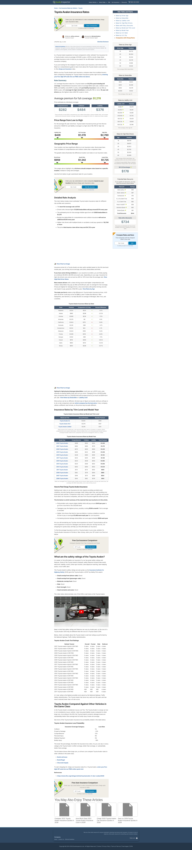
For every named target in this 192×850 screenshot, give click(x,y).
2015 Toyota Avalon (62, 464)
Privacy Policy (106, 846)
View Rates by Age (89, 289)
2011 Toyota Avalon (62, 469)
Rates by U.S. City (121, 35)
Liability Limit (83, 397)
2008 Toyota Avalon (62, 472)
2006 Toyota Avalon (62, 478)
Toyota (80, 8)
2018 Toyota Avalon (62, 455)
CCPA (131, 846)
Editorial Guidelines (60, 46)
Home (56, 8)
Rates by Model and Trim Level (125, 28)
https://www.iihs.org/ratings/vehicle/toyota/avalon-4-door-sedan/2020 (80, 776)
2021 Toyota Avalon (62, 446)
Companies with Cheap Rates (125, 38)
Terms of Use (91, 28)
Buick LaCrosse (62, 757)
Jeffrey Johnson (75, 36)
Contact (99, 846)
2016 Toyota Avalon (62, 461)
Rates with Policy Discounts (124, 25)
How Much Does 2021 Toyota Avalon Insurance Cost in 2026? (84, 820)
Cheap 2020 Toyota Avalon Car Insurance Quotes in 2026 (106, 820)
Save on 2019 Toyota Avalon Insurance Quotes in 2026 (127, 820)
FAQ (109, 2)
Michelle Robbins (96, 36)
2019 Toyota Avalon (62, 452)
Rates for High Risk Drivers (124, 23)
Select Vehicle (92, 2)
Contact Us (61, 839)
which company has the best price (86, 403)
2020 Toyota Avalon (62, 449)
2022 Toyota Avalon (62, 443)
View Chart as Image (63, 264)
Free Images (125, 846)
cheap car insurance (65, 69)
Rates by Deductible (122, 18)
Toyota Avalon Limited (64, 426)
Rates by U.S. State (122, 33)
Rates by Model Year (122, 30)
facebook (137, 838)
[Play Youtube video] (81, 611)
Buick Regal (61, 760)
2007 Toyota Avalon (62, 475)
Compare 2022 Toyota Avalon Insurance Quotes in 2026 (64, 820)
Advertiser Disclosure (103, 41)
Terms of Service (116, 846)
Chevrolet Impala (62, 763)
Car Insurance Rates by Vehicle (68, 8)
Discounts (124, 2)
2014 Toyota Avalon (62, 467)
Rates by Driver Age (122, 15)
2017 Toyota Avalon (62, 458)
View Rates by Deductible (68, 397)
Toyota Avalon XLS (64, 423)
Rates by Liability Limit (123, 20)
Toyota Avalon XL (65, 421)
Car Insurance (115, 2)
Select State (102, 2)
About (55, 839)
